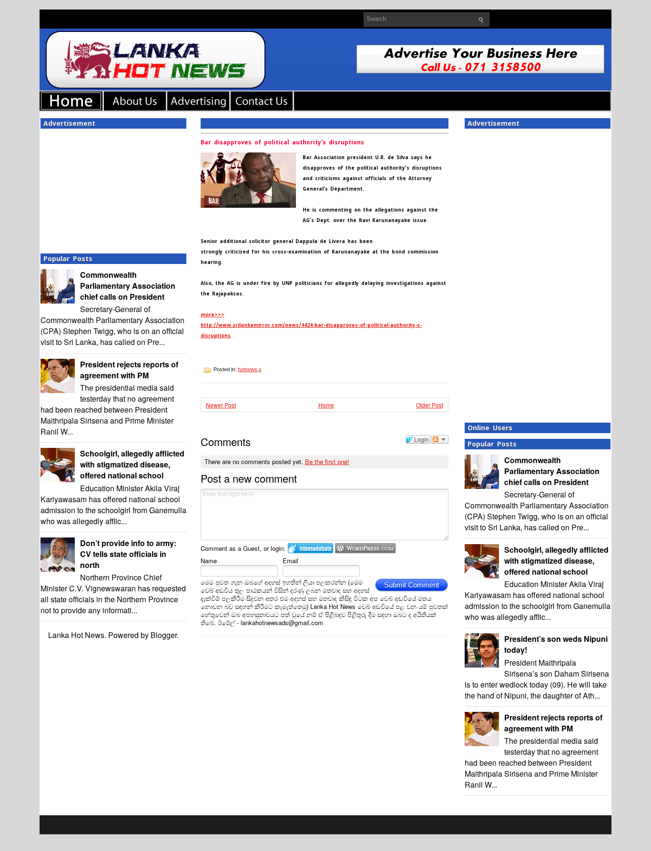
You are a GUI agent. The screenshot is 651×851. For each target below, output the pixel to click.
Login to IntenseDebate (310, 548)
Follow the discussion (439, 439)
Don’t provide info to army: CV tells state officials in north (128, 553)
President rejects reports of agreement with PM (129, 370)
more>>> (212, 315)
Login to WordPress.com (365, 548)
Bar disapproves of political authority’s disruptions (282, 142)
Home (326, 405)
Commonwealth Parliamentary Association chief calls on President (127, 285)
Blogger (164, 634)
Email (290, 560)
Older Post (429, 405)
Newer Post (221, 405)
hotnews (247, 369)
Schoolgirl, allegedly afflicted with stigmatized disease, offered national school (132, 464)
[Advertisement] (113, 188)
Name (209, 560)
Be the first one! (327, 461)
